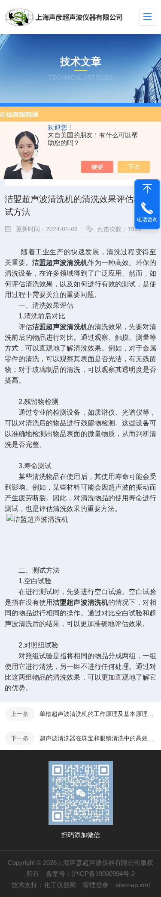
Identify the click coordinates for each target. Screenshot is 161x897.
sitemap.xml (132, 884)
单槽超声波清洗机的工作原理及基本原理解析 (97, 713)
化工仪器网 (60, 884)
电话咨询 (147, 220)
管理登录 (96, 884)
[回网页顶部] (147, 188)
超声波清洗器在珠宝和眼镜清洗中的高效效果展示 (97, 738)
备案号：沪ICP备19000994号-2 (90, 873)
